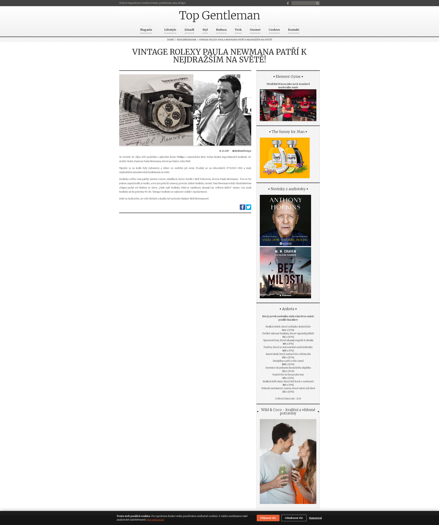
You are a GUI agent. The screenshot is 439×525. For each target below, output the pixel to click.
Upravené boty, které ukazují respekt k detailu (288, 340)
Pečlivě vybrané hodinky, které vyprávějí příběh (288, 333)
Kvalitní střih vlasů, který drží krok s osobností (288, 381)
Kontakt (293, 28)
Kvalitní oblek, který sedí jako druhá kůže (288, 326)
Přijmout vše (268, 518)
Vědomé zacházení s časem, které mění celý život (288, 388)
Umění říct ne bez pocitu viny (288, 374)
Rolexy (143, 187)
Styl (205, 28)
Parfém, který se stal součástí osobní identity (288, 347)
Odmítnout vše (294, 518)
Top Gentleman (219, 15)
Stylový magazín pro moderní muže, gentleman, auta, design (152, 3)
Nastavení (315, 518)
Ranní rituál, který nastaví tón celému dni (288, 354)
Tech (238, 28)
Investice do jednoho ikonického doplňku (288, 367)
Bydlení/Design (186, 39)
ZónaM (189, 28)
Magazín (146, 28)
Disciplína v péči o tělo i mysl (288, 360)
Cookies (274, 28)
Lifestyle (170, 28)
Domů (170, 39)
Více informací (155, 519)
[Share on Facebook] (242, 209)
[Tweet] (248, 209)
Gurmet (255, 28)
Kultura (221, 28)
